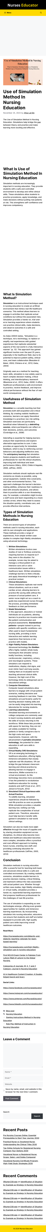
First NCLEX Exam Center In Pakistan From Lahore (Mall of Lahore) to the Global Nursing (22, 958)
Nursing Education (14, 1014)
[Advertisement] (23, 36)
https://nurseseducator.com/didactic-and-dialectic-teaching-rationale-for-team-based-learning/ (21, 939)
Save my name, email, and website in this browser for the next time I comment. (24, 1090)
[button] (41, 12)
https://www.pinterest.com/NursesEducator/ (22, 999)
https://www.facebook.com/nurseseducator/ (22, 988)
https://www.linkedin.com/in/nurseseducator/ (22, 1004)
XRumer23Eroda (10, 1182)
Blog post (10, 1011)
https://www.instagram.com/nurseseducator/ (22, 993)
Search (6, 1112)
